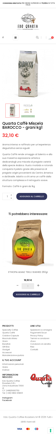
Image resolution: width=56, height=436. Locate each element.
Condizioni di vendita (40, 344)
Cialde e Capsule (10, 335)
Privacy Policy (36, 335)
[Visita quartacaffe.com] (41, 380)
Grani (5, 341)
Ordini (5, 367)
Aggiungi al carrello (32, 196)
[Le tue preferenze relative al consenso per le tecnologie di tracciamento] (51, 431)
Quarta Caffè (8, 332)
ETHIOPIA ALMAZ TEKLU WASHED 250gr (28, 272)
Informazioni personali (13, 364)
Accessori (7, 352)
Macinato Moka (9, 338)
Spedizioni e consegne (41, 330)
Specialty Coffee (10, 330)
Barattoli (6, 344)
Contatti (34, 349)
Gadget (6, 349)
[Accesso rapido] (43, 37)
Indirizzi (5, 370)
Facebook (7, 400)
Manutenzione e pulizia (13, 355)
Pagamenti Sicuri (38, 332)
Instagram (7, 397)
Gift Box (5, 346)
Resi (32, 346)
